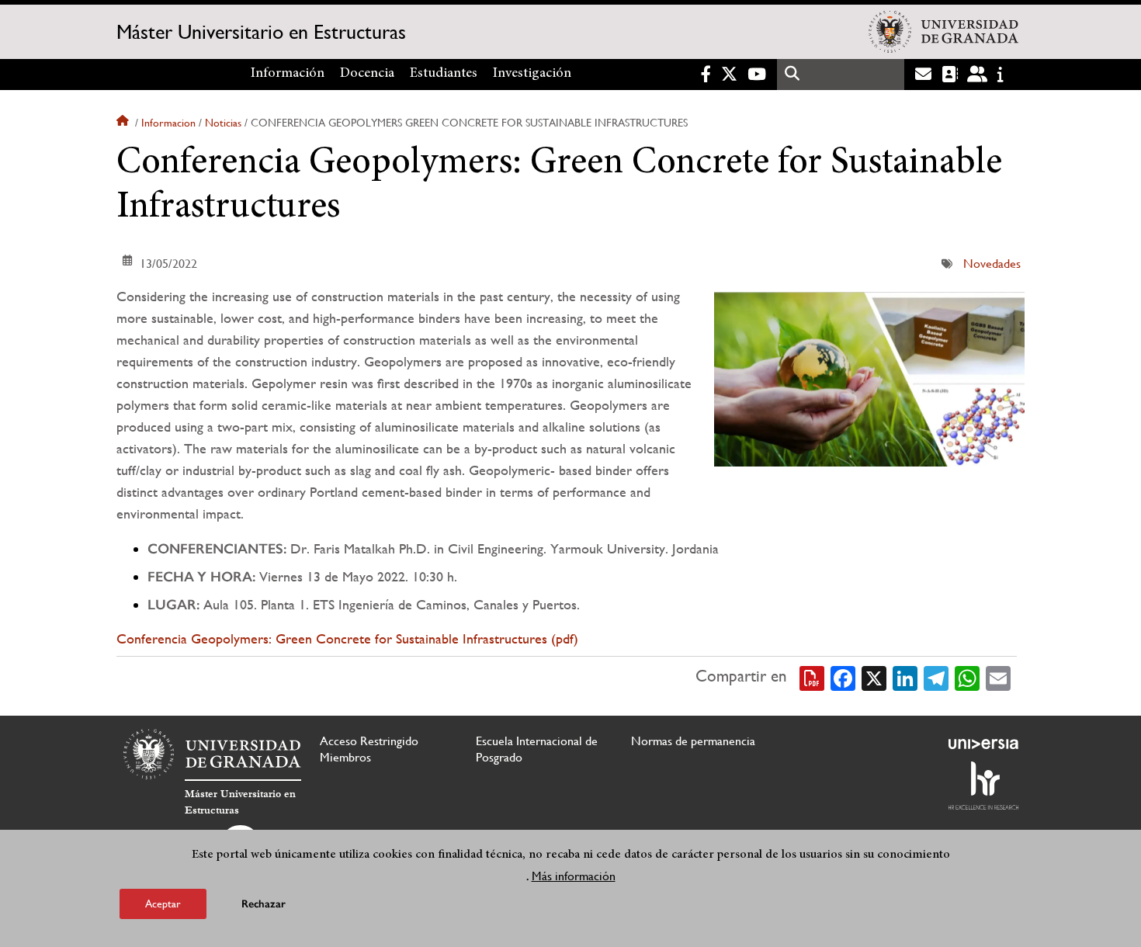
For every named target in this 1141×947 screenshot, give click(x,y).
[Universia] (983, 743)
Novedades (992, 263)
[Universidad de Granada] (943, 32)
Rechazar (263, 904)
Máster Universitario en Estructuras (261, 32)
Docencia (367, 74)
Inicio (124, 122)
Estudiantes (443, 74)
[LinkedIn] (905, 677)
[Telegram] (936, 677)
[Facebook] (843, 677)
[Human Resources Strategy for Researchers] (983, 785)
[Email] (998, 677)
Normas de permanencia (693, 741)
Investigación (532, 74)
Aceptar (163, 903)
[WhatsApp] (967, 677)
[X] (874, 677)
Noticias (223, 122)
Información (287, 74)
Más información (574, 876)
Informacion (168, 122)
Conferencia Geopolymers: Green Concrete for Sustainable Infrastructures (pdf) (347, 638)
